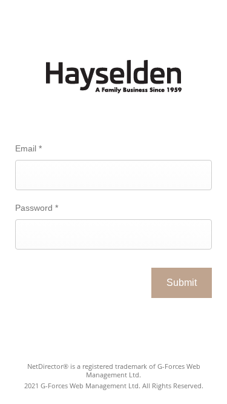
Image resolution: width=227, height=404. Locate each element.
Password (36, 208)
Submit (181, 282)
